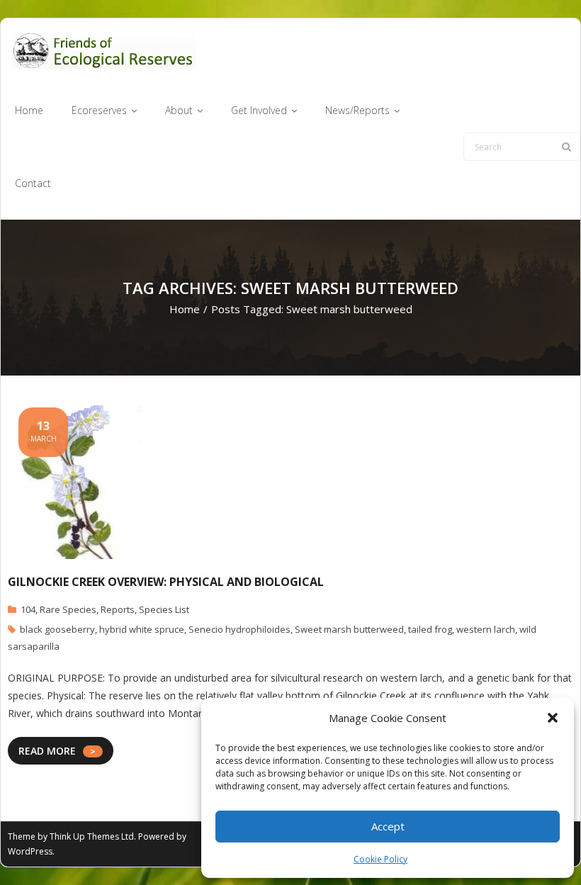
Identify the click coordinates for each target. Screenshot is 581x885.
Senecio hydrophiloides (239, 629)
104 (28, 609)
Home (184, 309)
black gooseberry (57, 629)
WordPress (30, 851)
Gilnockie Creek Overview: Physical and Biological (166, 582)
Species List (164, 609)
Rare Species (68, 609)
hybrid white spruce (141, 629)
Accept (388, 826)
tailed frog (430, 629)
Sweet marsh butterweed (349, 629)
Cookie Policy (380, 859)
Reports (118, 609)
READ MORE (47, 750)
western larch (485, 629)
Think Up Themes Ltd (92, 836)
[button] (553, 718)
